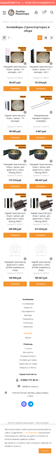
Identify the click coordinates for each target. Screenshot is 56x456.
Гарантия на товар (28, 363)
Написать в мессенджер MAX (24, 404)
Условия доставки (28, 359)
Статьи (28, 348)
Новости (28, 307)
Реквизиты (28, 319)
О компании (28, 303)
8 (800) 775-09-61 (29, 380)
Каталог (28, 333)
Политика (28, 322)
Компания (28, 299)
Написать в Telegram (30, 404)
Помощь (28, 344)
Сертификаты (28, 311)
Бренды (28, 315)
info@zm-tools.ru (30, 386)
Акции (28, 337)
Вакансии (28, 326)
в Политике (31, 432)
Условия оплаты (28, 356)
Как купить (28, 352)
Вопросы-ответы (28, 367)
